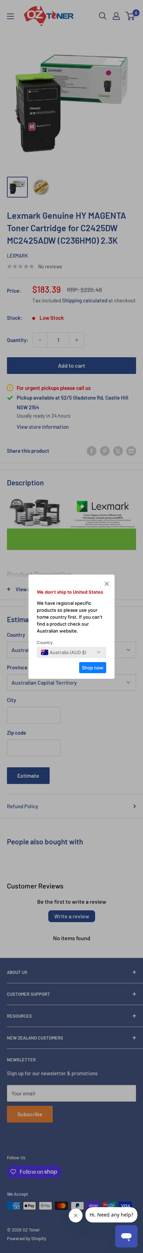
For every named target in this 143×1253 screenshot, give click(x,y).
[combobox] (63, 652)
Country (45, 642)
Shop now (92, 667)
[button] (106, 585)
